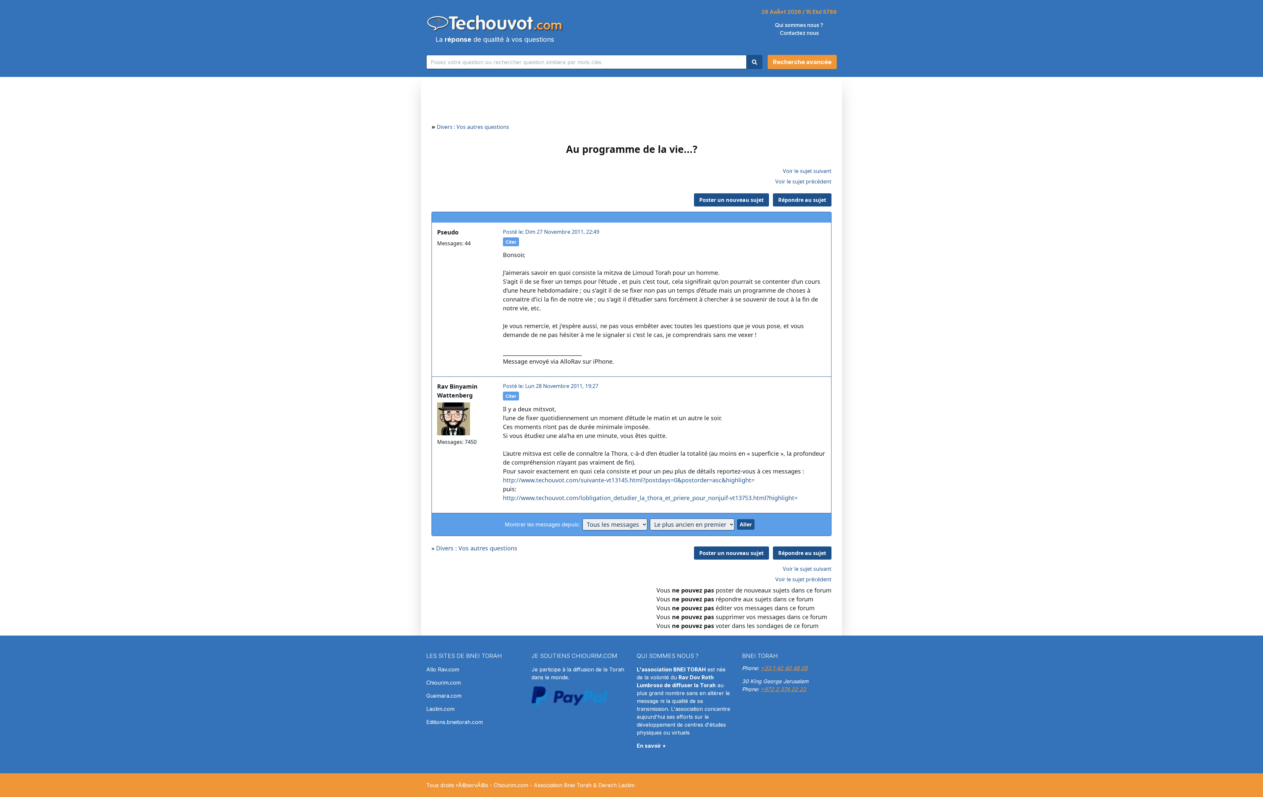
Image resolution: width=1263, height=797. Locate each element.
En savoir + (651, 745)
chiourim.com (594, 655)
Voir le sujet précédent (803, 181)
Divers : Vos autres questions (473, 127)
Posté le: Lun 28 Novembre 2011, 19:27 (550, 386)
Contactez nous (799, 33)
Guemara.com (443, 695)
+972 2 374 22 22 (783, 689)
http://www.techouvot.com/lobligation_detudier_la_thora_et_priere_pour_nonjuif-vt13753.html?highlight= (650, 498)
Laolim (626, 785)
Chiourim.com (443, 682)
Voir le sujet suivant (807, 171)
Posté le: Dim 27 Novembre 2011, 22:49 (551, 231)
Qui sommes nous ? (799, 25)
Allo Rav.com (442, 669)
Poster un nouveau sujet (731, 200)
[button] (802, 62)
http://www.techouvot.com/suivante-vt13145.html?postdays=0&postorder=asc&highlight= (629, 480)
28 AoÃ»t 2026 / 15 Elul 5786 (799, 12)
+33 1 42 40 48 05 (784, 668)
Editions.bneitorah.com (454, 722)
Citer (511, 242)
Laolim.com (440, 709)
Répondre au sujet (802, 200)
